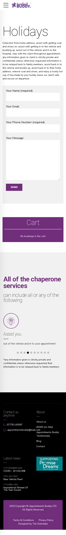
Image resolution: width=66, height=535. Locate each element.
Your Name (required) (19, 91)
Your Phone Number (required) (25, 122)
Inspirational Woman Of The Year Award (15, 489)
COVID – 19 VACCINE (14, 471)
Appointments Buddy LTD (42, 506)
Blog (38, 441)
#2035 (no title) (44, 427)
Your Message (15, 138)
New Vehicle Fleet (12, 479)
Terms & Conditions (23, 520)
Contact (40, 446)
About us (41, 421)
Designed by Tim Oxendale (33, 523)
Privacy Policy (46, 520)
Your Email (12, 106)
